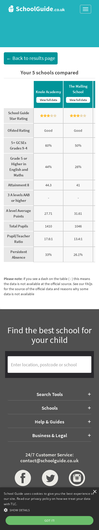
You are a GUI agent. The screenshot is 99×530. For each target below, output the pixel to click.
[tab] (49, 394)
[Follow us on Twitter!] (49, 478)
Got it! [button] (49, 520)
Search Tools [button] (50, 394)
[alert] (49, 508)
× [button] (94, 492)
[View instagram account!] (76, 478)
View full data (48, 100)
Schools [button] (50, 408)
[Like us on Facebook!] (22, 478)
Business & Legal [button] (49, 435)
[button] (49, 509)
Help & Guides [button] (49, 422)
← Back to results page (30, 58)
